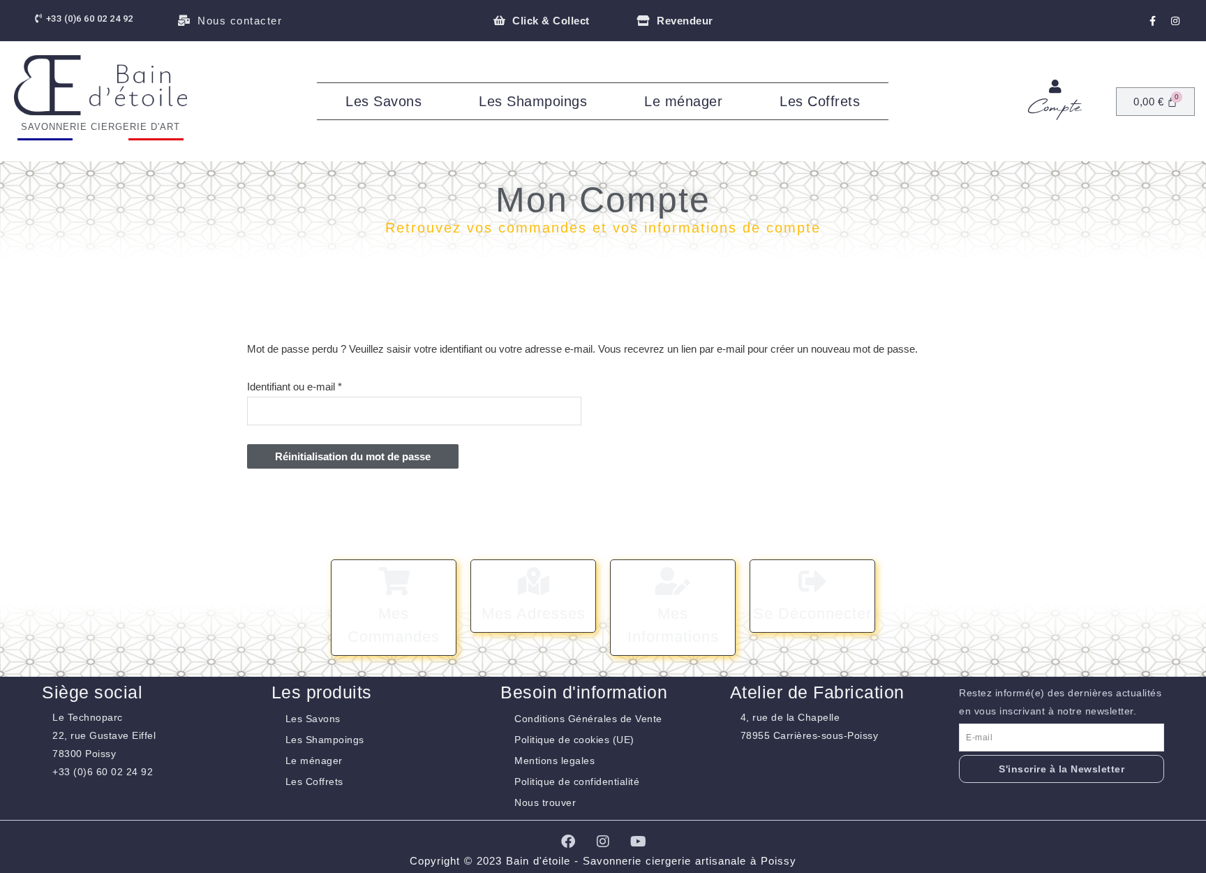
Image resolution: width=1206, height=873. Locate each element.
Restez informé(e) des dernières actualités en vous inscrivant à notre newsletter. (1060, 702)
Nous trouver (545, 802)
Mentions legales (554, 760)
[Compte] (1055, 87)
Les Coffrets (820, 101)
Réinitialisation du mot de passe (353, 456)
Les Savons (383, 101)
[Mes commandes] (394, 581)
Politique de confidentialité (576, 781)
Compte (1055, 108)
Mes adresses (534, 613)
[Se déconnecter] (812, 581)
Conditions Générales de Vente (588, 718)
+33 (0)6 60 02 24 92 (102, 771)
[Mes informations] (673, 581)
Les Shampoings (533, 101)
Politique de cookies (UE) (574, 739)
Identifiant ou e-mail (318, 385)
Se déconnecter (812, 613)
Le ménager (683, 101)
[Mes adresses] (533, 581)
